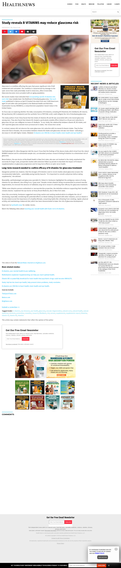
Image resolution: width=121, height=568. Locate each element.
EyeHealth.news (16, 205)
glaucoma (42, 311)
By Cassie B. (108, 104)
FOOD (76, 4)
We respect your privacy (50, 530)
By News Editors (109, 169)
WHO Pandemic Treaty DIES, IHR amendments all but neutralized (108, 193)
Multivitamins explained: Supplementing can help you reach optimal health (28, 275)
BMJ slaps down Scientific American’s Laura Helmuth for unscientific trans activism (107, 184)
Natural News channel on (31, 263)
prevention (20, 313)
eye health (34, 311)
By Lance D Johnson (110, 140)
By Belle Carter (108, 235)
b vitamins (16, 311)
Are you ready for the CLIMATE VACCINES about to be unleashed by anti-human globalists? (108, 153)
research (35, 313)
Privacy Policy (60, 543)
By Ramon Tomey (109, 224)
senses (52, 313)
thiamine (84, 313)
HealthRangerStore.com (67, 143)
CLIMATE (117, 4)
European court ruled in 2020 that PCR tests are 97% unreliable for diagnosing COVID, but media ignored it (108, 211)
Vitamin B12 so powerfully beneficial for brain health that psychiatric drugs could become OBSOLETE (37, 278)
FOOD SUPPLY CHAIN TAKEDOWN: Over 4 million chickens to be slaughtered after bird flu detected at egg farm (108, 175)
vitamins (21, 315)
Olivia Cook (16, 27)
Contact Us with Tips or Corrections (61, 538)
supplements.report (73, 313)
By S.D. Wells (108, 121)
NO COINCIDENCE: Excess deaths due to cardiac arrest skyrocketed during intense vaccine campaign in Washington (108, 100)
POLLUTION (100, 4)
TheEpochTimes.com (9, 294)
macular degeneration (54, 311)
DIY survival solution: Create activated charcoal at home (106, 247)
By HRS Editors (108, 249)
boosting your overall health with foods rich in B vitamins (44, 209)
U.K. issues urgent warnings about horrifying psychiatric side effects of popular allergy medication (108, 110)
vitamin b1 (5, 315)
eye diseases (25, 311)
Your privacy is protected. (11, 344)
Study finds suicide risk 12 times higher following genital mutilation (108, 126)
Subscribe (101, 565)
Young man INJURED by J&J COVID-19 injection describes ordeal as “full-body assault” (108, 221)
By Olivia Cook (108, 94)
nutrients (12, 313)
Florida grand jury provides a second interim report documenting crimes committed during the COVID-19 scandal (107, 136)
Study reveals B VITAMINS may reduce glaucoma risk (107, 145)
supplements (60, 313)
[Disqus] (45, 440)
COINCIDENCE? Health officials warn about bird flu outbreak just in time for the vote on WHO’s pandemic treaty (108, 231)
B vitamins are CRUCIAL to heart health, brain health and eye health (57, 133)
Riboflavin (42, 313)
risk (48, 313)
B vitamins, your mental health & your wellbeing (18, 271)
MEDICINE (91, 4)
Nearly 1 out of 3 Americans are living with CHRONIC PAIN (107, 239)
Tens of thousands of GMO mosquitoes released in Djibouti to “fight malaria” (108, 201)
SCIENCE (69, 4)
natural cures (67, 311)
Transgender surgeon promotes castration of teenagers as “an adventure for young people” (108, 255)
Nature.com (6, 297)
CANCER (109, 4)
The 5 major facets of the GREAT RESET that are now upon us (108, 118)
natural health (78, 311)
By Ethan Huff (108, 156)
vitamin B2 (13, 315)
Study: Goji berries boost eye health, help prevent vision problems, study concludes (31, 282)
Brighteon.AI (17, 143)
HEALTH (83, 4)
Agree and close (102, 557)
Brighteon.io (62, 142)
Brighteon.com (7, 301)
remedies (28, 313)
